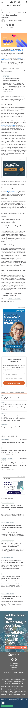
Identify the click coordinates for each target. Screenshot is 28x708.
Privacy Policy (10, 702)
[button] (3, 703)
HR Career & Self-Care (18, 681)
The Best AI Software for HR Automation (12, 442)
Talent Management (6, 674)
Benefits (15, 672)
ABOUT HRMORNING (14, 663)
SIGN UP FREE (16, 5)
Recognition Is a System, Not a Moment (12, 427)
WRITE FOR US (14, 667)
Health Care (7, 683)
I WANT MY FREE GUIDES (16, 648)
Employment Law (7, 672)
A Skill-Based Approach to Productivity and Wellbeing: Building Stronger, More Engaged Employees (13, 407)
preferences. (22, 699)
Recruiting (21, 672)
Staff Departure (8, 681)
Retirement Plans (16, 683)
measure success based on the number (12, 124)
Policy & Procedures (15, 679)
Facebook (12, 659)
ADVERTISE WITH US (14, 665)
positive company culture (13, 191)
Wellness (24, 679)
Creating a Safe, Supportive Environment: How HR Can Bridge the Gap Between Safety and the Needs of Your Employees (13, 418)
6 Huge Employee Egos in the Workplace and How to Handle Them (11, 527)
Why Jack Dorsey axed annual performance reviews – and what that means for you (12, 508)
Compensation (5, 679)
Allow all (6, 706)
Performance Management (8, 10)
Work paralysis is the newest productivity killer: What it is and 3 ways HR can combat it (12, 579)
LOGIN (9, 5)
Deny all (19, 706)
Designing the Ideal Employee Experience (12, 398)
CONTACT (14, 669)
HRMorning (14, 2)
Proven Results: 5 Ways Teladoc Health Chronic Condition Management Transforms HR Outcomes (13, 465)
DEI (22, 683)
